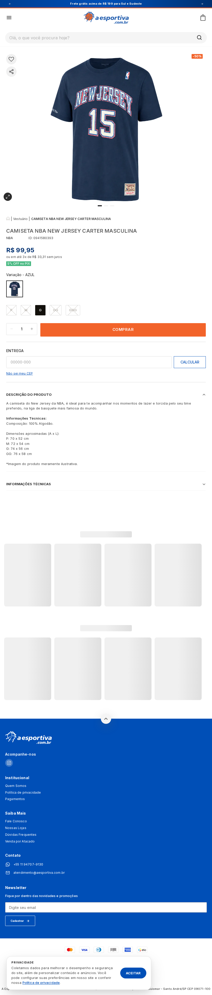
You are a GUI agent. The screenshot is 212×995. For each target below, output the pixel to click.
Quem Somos (15, 786)
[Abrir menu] (9, 17)
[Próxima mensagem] (202, 3)
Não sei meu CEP (19, 373)
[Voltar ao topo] (106, 718)
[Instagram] (9, 763)
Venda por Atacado (20, 841)
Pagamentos (15, 799)
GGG (73, 310)
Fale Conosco (16, 821)
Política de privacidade (23, 792)
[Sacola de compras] (203, 17)
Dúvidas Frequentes (21, 835)
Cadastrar (17, 920)
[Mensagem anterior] (9, 3)
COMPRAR (123, 329)
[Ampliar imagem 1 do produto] (8, 197)
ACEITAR (133, 973)
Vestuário (20, 219)
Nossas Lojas (15, 828)
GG (55, 310)
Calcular (189, 362)
